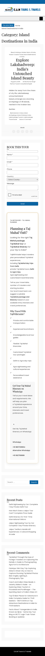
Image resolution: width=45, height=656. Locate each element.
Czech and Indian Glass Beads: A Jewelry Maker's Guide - (22, 583)
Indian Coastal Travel (16, 54)
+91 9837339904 (19, 447)
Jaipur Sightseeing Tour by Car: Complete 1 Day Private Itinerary (22, 524)
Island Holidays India (24, 115)
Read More (12, 109)
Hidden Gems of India (29, 52)
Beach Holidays (16, 52)
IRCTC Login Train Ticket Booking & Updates (22, 615)
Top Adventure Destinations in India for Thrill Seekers (23, 603)
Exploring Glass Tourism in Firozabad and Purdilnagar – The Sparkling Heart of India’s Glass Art (23, 589)
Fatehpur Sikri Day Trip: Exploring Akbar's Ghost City (22, 569)
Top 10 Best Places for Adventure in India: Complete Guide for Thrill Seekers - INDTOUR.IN (23, 598)
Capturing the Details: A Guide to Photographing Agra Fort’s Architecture (23, 562)
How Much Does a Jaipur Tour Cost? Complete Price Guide (21, 511)
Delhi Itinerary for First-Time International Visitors (20, 518)
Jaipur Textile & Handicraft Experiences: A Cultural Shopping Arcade (22, 531)
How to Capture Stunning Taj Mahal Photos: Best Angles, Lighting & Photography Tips (23, 575)
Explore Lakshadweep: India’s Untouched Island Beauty (22, 68)
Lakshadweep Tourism (16, 117)
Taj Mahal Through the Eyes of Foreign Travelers (21, 558)
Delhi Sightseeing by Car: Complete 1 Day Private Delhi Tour (23, 505)
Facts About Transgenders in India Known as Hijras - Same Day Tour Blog (23, 612)
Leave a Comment (25, 119)
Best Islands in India (16, 113)
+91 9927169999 (18, 455)
